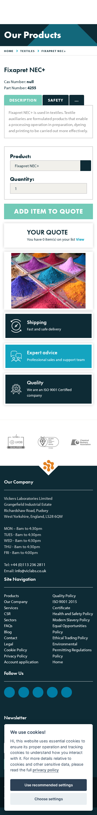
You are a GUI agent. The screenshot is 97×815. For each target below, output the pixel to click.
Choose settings (48, 799)
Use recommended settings (49, 785)
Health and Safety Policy (73, 613)
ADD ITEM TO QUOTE (48, 211)
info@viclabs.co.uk (30, 570)
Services (11, 607)
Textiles (27, 51)
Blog (8, 631)
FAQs (8, 625)
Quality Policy (64, 595)
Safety (55, 100)
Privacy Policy (15, 655)
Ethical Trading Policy (70, 637)
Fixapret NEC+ (53, 51)
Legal (8, 643)
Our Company (15, 601)
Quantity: (22, 179)
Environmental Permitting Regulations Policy (72, 649)
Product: (20, 156)
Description (23, 100)
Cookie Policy (15, 649)
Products (11, 595)
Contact (10, 637)
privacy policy (46, 770)
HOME (8, 51)
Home (58, 661)
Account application (21, 661)
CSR (7, 613)
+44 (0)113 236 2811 (28, 564)
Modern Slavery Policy (71, 619)
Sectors (10, 619)
